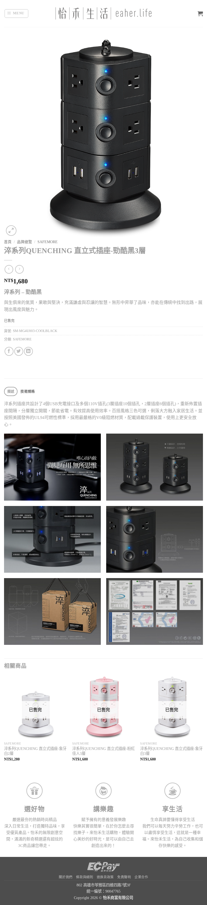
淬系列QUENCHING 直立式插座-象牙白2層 (35, 751)
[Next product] (9, 269)
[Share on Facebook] (9, 351)
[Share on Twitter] (18, 351)
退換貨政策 (105, 877)
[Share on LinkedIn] (28, 351)
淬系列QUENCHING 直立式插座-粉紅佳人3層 (103, 751)
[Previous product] (19, 269)
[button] (17, 13)
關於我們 (65, 877)
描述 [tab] (11, 391)
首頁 (8, 242)
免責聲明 (124, 877)
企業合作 (141, 877)
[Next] (203, 723)
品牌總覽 (24, 242)
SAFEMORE (47, 242)
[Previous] (4, 723)
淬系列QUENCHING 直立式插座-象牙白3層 (171, 751)
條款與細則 (84, 877)
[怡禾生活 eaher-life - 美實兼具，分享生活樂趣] (103, 14)
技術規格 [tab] (27, 391)
